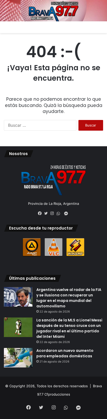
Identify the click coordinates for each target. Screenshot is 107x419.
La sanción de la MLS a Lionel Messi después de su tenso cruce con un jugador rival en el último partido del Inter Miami (69, 328)
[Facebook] (41, 213)
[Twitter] (47, 213)
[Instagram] (53, 213)
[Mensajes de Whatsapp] (60, 214)
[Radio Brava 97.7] (53, 10)
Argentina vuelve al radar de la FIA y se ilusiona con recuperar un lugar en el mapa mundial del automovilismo (68, 298)
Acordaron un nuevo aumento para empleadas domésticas (64, 353)
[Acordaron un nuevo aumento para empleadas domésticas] (18, 357)
